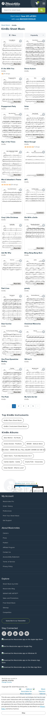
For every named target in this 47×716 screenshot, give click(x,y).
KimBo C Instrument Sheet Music (15, 426)
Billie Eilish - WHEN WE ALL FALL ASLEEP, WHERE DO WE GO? (23, 450)
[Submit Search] (41, 10)
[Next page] (38, 406)
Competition (7, 612)
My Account (7, 496)
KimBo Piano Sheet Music (13, 420)
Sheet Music (5, 25)
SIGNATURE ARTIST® (10, 593)
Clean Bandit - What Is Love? (14, 468)
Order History (8, 506)
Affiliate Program (9, 547)
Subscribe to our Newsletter (16, 621)
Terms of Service (9, 562)
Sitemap (6, 608)
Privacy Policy (8, 566)
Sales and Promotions (10, 598)
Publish (5, 543)
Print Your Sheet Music (11, 516)
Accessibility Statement (11, 557)
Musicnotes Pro (8, 501)
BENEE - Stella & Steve (35, 444)
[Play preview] (20, 41)
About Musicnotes (11, 528)
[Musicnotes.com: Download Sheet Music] (11, 4)
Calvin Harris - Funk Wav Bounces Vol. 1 (18, 456)
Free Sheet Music (9, 603)
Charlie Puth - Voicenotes (34, 462)
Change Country (7, 682)
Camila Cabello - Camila (12, 462)
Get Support (7, 520)
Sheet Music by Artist (10, 584)
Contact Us (7, 552)
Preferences (7, 511)
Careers (6, 533)
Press (5, 538)
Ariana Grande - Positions (13, 444)
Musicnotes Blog (9, 589)
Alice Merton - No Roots (12, 438)
